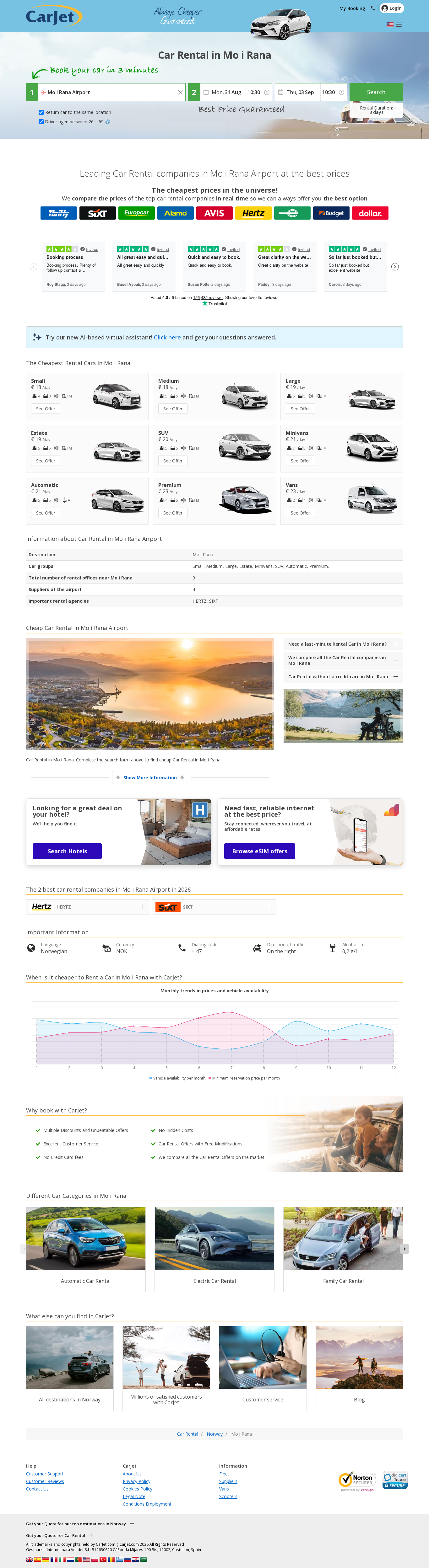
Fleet (224, 1474)
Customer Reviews (45, 1481)
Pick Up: (48, 88)
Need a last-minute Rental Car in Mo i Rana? (337, 644)
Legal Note (134, 1496)
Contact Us (37, 1489)
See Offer (45, 409)
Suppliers (228, 1481)
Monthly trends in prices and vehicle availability (214, 991)
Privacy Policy (136, 1481)
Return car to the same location (78, 112)
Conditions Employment (147, 1504)
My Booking (352, 8)
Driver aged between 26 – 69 (74, 122)
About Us (132, 1474)
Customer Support (44, 1474)
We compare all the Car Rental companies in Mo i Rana (337, 660)
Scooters (228, 1496)
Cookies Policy (137, 1489)
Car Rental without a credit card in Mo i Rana (338, 677)
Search (376, 92)
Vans (224, 1489)
